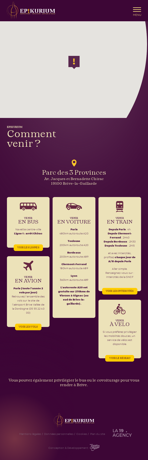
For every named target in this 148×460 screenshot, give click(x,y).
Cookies (81, 434)
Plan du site (97, 434)
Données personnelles (58, 434)
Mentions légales (30, 434)
